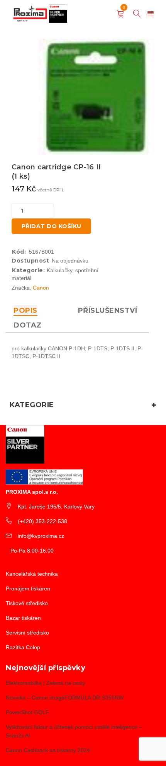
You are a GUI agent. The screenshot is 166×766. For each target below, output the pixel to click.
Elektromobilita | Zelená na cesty (45, 683)
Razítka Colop (23, 647)
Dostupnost (30, 260)
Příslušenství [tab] (107, 310)
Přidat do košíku (51, 226)
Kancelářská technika (32, 574)
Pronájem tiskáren (28, 588)
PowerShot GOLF (27, 712)
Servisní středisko (27, 633)
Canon (41, 288)
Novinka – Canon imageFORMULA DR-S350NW (65, 697)
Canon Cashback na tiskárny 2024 (48, 750)
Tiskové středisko (27, 603)
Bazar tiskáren (23, 618)
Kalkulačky (59, 270)
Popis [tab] (25, 310)
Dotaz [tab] (28, 325)
